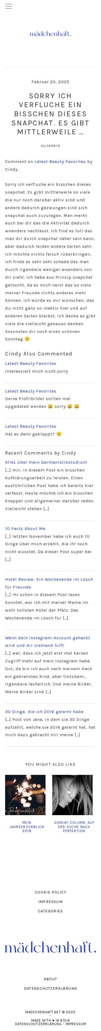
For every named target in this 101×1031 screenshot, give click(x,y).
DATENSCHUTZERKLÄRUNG (50, 988)
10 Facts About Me (25, 528)
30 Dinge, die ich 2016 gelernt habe (44, 711)
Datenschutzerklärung (38, 1024)
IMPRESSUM (50, 901)
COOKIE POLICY (50, 892)
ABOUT (50, 979)
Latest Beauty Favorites (60, 161)
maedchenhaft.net (50, 33)
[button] (50, 6)
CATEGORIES (50, 911)
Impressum (75, 1024)
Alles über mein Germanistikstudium (46, 462)
